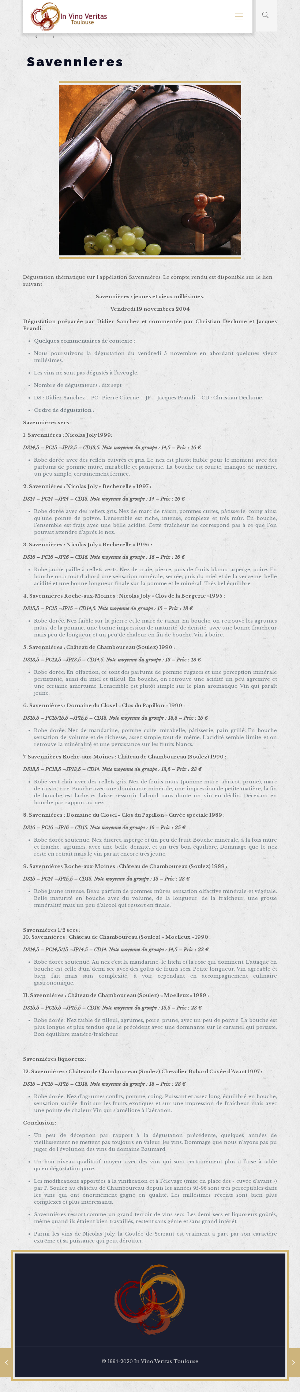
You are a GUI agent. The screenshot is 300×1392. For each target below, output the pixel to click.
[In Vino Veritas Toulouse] (69, 16)
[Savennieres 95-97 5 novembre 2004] (6, 1362)
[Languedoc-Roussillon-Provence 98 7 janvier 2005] (293, 1362)
